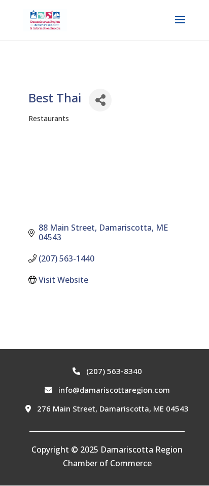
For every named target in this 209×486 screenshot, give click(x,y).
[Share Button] (100, 100)
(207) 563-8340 (113, 371)
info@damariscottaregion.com (113, 390)
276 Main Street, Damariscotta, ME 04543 (112, 408)
